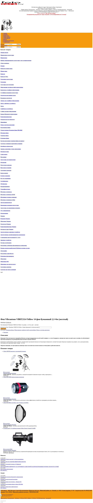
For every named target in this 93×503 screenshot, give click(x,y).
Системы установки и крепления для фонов (11, 143)
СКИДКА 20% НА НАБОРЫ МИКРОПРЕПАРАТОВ (13, 461)
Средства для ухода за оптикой (8, 269)
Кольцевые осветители (6, 98)
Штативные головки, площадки (8, 197)
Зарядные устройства (6, 240)
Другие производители (6, 202)
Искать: (2, 44)
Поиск (19, 44)
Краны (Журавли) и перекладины (9, 114)
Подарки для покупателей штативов (9, 479)
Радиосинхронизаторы (6, 116)
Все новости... (4, 470)
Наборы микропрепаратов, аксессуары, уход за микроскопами (16, 60)
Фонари (2, 65)
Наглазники (3, 157)
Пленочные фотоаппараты (7, 256)
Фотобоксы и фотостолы (7, 146)
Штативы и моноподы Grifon (8, 200)
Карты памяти (4, 173)
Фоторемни (3, 162)
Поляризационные (5, 186)
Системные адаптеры (6, 170)
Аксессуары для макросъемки (8, 159)
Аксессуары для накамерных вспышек (10, 208)
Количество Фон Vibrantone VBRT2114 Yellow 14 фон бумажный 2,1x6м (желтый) (20, 327)
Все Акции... (4, 488)
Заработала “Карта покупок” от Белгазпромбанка (12, 459)
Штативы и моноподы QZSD (8, 194)
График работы (6, 37)
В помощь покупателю (8, 40)
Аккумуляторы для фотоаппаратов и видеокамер (13, 234)
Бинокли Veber (4, 76)
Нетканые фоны (5, 133)
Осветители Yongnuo (6, 224)
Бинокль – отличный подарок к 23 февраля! (11, 464)
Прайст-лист (6, 35)
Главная (5, 33)
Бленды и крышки (5, 175)
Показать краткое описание (9, 373)
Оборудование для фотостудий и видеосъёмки (25, 330)
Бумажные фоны (5, 138)
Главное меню (4, 45)
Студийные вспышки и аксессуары (9, 92)
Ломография (4, 250)
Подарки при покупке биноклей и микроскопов (12, 476)
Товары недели (4, 52)
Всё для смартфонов (6, 178)
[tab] (47, 332)
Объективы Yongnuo (6, 221)
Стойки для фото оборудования (8, 111)
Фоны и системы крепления (42, 330)
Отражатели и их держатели (8, 119)
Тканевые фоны (5, 135)
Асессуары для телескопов (7, 84)
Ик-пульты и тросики (6, 167)
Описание (5, 332)
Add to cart (3, 328)
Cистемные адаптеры (6, 267)
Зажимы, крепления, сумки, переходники (11, 149)
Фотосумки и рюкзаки (6, 165)
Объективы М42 (5, 261)
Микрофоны (4, 122)
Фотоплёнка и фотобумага (7, 253)
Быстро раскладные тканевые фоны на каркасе (12, 141)
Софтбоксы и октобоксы (7, 108)
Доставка (5, 34)
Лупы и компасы (5, 63)
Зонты (2, 106)
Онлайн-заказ (6, 41)
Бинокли (3, 74)
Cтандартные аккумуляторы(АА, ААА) (10, 237)
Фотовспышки (4, 213)
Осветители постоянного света (8, 95)
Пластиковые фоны (5, 127)
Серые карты (4, 154)
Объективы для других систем (8, 264)
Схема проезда (6, 38)
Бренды (5, 39)
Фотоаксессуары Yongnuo (7, 229)
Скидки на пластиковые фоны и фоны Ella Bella (12, 484)
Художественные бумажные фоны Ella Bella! (11, 130)
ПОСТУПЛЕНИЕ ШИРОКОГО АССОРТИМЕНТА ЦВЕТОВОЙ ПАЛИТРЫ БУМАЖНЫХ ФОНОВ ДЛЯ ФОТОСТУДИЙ (30, 466)
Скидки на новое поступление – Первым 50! (11, 481)
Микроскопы (4, 57)
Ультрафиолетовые (5, 189)
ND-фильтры (4, 183)
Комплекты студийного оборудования (10, 90)
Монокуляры (4, 71)
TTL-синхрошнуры (5, 210)
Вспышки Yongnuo (5, 218)
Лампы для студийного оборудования (10, 100)
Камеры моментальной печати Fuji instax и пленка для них (15, 248)
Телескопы (3, 82)
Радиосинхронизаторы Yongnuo (8, 226)
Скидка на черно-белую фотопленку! (9, 486)
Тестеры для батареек (6, 242)
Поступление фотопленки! (7, 469)
